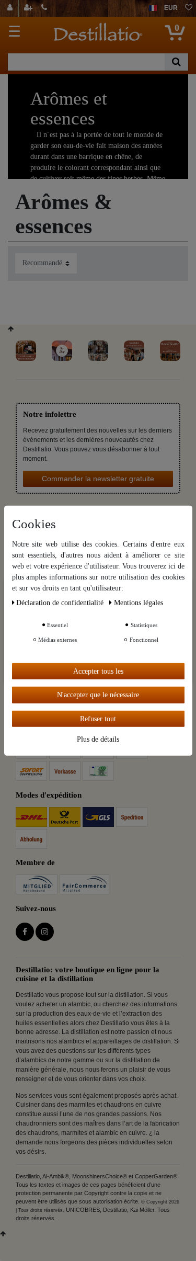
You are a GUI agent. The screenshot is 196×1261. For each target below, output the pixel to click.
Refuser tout (98, 718)
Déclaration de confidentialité (61, 602)
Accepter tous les (98, 671)
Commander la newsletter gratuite (98, 478)
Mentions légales (138, 602)
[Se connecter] (11, 8)
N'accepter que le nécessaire (98, 695)
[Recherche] (176, 62)
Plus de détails (98, 739)
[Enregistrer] (29, 8)
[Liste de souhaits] (188, 8)
